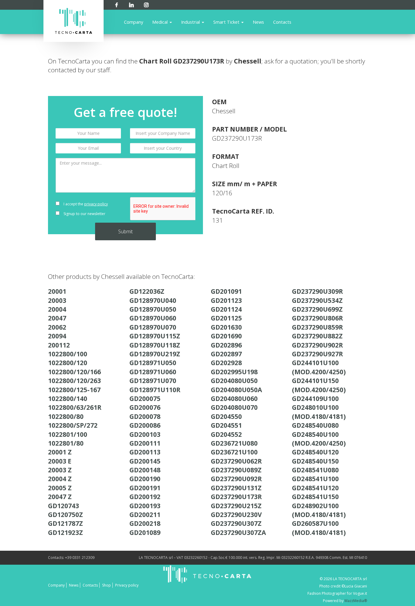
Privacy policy (127, 585)
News (258, 22)
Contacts (282, 22)
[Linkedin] (131, 4)
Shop (106, 585)
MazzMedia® (356, 600)
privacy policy (96, 204)
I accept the (85, 204)
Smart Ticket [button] (227, 22)
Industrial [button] (191, 22)
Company (133, 22)
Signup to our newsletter (84, 213)
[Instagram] (146, 4)
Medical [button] (160, 22)
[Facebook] (116, 4)
